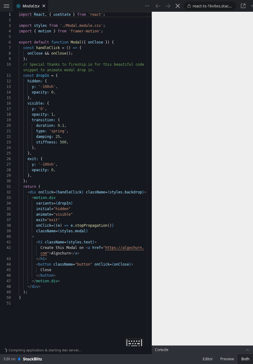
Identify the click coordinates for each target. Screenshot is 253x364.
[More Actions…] (147, 6)
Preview (227, 359)
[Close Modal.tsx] (44, 6)
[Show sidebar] (6, 6)
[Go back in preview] (158, 6)
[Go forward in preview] (168, 6)
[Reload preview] (178, 6)
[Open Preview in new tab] (243, 6)
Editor (208, 359)
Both (245, 359)
